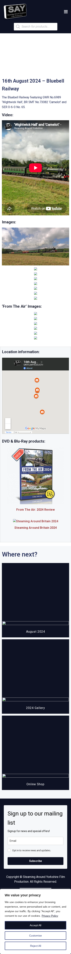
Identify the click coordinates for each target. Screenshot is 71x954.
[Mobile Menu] (66, 12)
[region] (35, 921)
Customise (35, 935)
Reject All (35, 945)
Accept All (35, 925)
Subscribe (35, 860)
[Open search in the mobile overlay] (35, 26)
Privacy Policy (50, 915)
